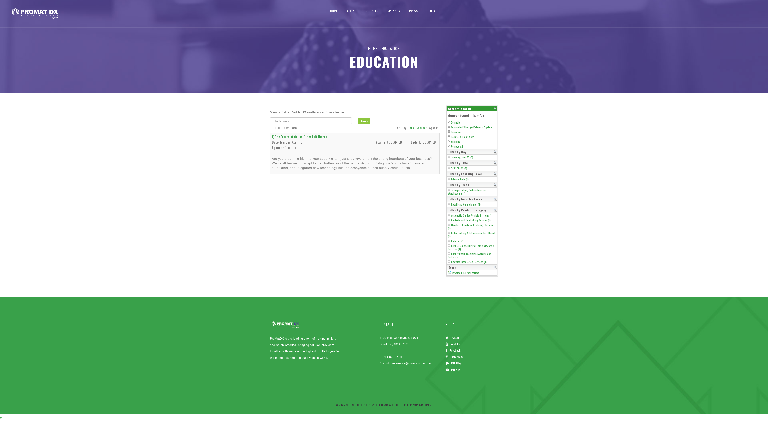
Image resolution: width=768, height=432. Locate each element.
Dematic (455, 122)
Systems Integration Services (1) (469, 262)
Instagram (457, 357)
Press (413, 11)
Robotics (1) (457, 241)
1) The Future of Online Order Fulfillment (299, 136)
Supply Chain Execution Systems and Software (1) (469, 255)
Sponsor (393, 11)
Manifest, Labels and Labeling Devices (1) (470, 226)
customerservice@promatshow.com (407, 363)
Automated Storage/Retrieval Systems (472, 127)
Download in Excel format (465, 273)
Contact (433, 11)
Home (334, 11)
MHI (348, 405)
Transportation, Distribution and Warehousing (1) (467, 191)
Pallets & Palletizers (462, 137)
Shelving (455, 142)
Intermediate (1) (460, 179)
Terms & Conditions (394, 405)
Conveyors (457, 132)
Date (411, 127)
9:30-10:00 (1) (459, 168)
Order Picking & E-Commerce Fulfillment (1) (471, 234)
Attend (352, 11)
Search (364, 121)
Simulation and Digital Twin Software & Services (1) (471, 247)
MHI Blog (456, 363)
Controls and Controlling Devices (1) (471, 220)
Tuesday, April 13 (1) (462, 157)
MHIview (455, 369)
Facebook (455, 350)
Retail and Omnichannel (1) (466, 204)
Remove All (457, 146)
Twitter (455, 337)
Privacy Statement (421, 405)
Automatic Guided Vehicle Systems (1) (472, 215)
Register (372, 11)
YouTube (455, 344)
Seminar (421, 127)
